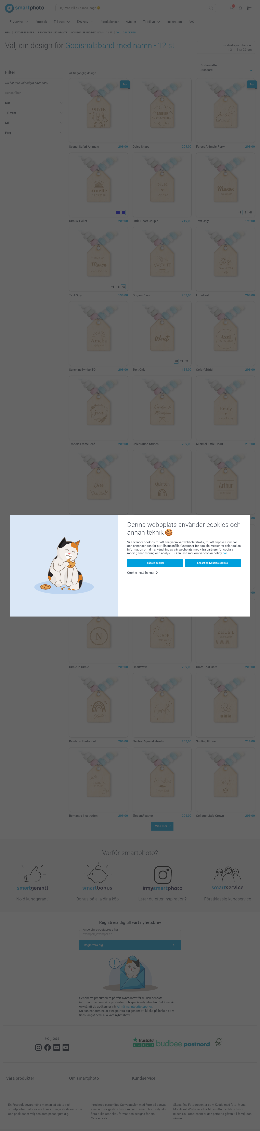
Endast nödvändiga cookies (212, 563)
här (225, 553)
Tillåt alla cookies (154, 563)
